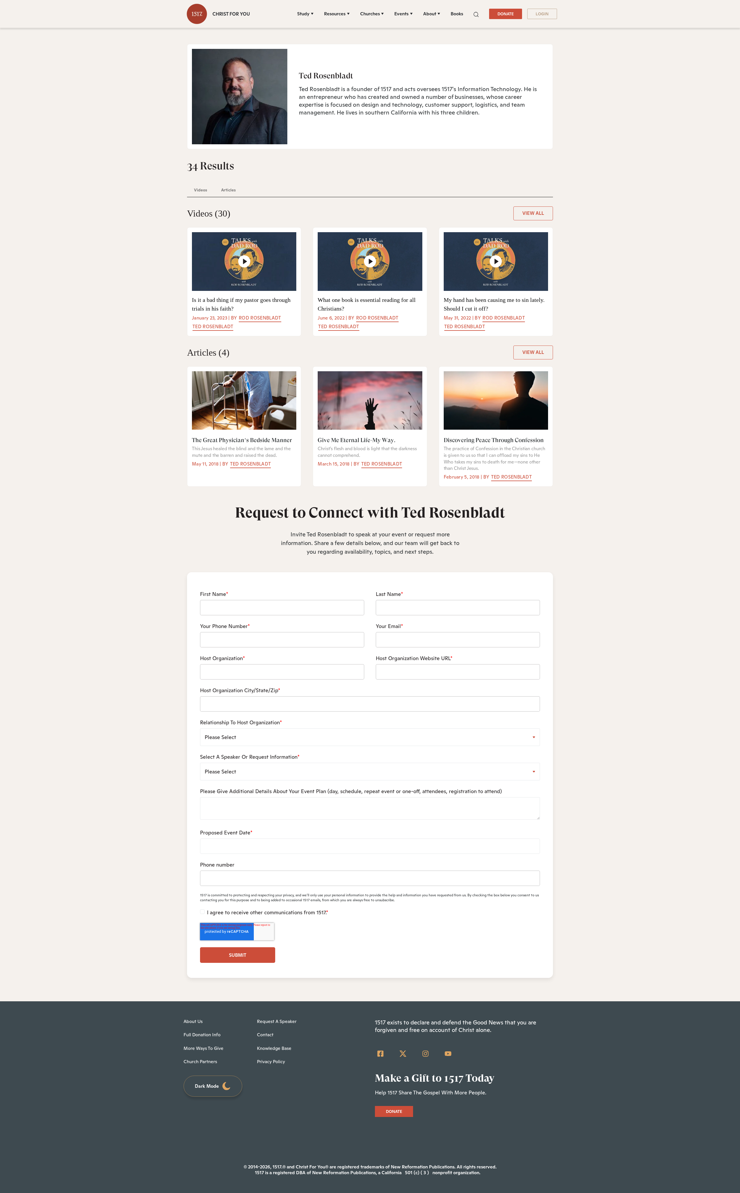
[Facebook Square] (380, 1053)
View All (533, 213)
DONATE (505, 13)
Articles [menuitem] (228, 190)
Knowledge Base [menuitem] (274, 1048)
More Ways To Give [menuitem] (203, 1048)
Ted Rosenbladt (213, 327)
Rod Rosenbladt (260, 318)
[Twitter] (402, 1053)
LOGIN (542, 13)
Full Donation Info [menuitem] (202, 1035)
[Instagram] (425, 1053)
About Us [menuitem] (193, 1021)
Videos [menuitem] (200, 190)
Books (457, 14)
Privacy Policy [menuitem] (271, 1062)
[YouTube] (448, 1053)
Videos (208, 213)
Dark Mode (207, 1086)
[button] (476, 14)
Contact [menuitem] (265, 1035)
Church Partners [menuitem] (200, 1062)
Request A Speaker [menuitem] (277, 1021)
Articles (208, 352)
